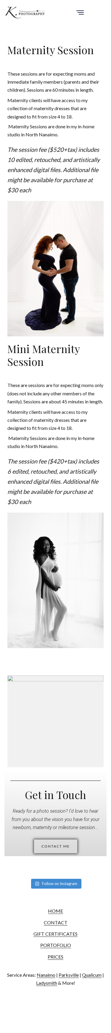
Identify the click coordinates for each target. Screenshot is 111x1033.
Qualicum (92, 975)
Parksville (69, 975)
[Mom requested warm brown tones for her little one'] (89, 871)
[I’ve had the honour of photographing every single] (70, 865)
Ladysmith (46, 983)
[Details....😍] (89, 865)
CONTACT (55, 922)
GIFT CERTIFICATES (55, 934)
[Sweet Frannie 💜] (31, 865)
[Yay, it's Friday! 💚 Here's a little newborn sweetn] (51, 871)
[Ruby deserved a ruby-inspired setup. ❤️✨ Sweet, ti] (31, 871)
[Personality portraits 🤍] (51, 865)
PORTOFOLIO (55, 945)
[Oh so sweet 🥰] (70, 871)
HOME (55, 911)
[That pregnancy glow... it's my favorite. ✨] (12, 865)
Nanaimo (46, 975)
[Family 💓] (12, 871)
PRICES (55, 956)
